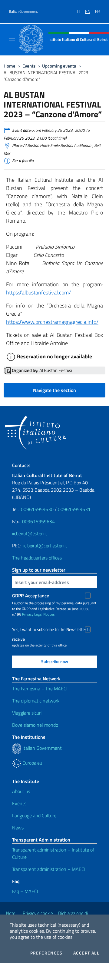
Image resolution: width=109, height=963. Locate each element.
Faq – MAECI (25, 891)
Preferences (46, 953)
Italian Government (23, 11)
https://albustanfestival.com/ (38, 292)
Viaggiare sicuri (26, 712)
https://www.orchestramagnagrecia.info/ (52, 322)
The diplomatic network (36, 700)
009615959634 (38, 521)
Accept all (86, 953)
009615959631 (74, 509)
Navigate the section (54, 390)
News (18, 827)
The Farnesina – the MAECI (40, 688)
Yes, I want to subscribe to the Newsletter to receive (51, 630)
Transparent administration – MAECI (48, 869)
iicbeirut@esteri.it (29, 533)
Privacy (27, 614)
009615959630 (37, 509)
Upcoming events (59, 65)
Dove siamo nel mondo (35, 725)
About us (21, 791)
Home (9, 65)
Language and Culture (34, 815)
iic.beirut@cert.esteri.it (44, 545)
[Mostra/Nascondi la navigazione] (12, 38)
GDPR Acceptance (30, 595)
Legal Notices (44, 614)
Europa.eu (31, 762)
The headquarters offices (37, 557)
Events (28, 65)
